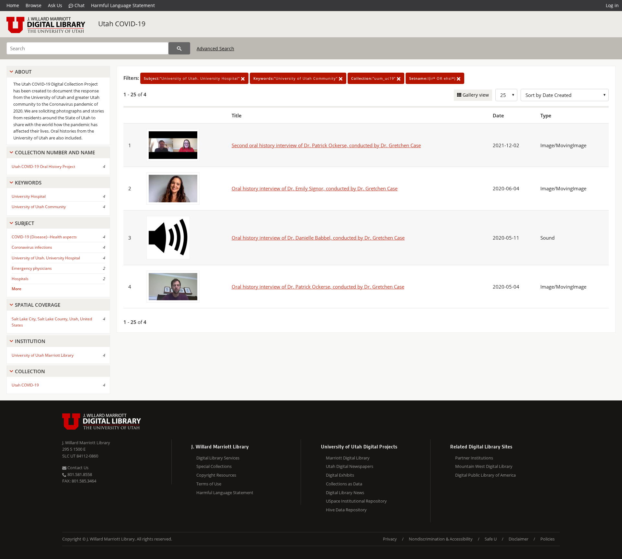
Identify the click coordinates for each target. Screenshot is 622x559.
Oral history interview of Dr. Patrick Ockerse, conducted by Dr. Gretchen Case (318, 286)
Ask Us (55, 5)
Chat (79, 5)
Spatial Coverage (37, 305)
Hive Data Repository (346, 510)
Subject (24, 223)
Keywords (28, 182)
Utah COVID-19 (121, 23)
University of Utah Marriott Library (43, 355)
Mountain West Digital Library (484, 466)
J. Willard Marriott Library (86, 443)
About (23, 71)
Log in (612, 5)
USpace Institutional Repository (356, 501)
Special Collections (214, 466)
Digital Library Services (217, 458)
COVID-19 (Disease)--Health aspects (44, 237)
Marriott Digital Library (348, 458)
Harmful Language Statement (123, 5)
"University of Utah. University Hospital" (192, 78)
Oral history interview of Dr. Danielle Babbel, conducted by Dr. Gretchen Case (318, 237)
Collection (30, 371)
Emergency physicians (32, 268)
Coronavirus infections (32, 247)
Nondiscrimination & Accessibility (441, 539)
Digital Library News (345, 492)
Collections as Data (344, 484)
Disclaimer (518, 539)
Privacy (390, 539)
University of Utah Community (39, 206)
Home (12, 5)
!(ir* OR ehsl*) (433, 78)
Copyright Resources (216, 475)
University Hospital (29, 196)
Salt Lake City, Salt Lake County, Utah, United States (52, 322)
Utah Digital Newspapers (349, 466)
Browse (33, 5)
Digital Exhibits (340, 475)
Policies (547, 539)
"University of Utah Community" (296, 78)
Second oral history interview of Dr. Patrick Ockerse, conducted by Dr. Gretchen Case (326, 145)
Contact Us (77, 467)
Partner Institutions (474, 458)
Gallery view (475, 95)
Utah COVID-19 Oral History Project (43, 166)
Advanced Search (215, 48)
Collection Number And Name (55, 152)
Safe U (491, 539)
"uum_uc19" (374, 78)
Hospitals (20, 278)
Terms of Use (208, 484)
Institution (30, 341)
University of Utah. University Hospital (46, 258)
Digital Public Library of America (485, 475)
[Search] (179, 48)
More (16, 288)
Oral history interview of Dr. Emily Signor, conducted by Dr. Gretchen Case (314, 188)
